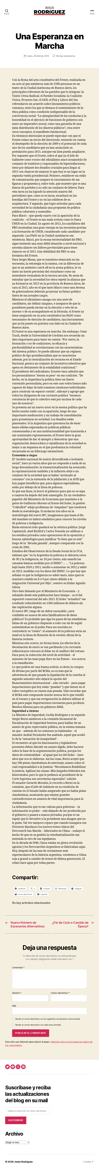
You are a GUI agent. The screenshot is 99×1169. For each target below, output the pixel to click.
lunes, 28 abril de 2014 (38, 56)
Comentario (18, 967)
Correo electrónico (60, 993)
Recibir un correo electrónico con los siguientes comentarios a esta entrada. (47, 1019)
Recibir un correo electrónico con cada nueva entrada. (38, 1025)
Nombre (16, 993)
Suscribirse (15, 1120)
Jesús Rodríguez (23, 1161)
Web (14, 1006)
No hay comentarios (65, 56)
